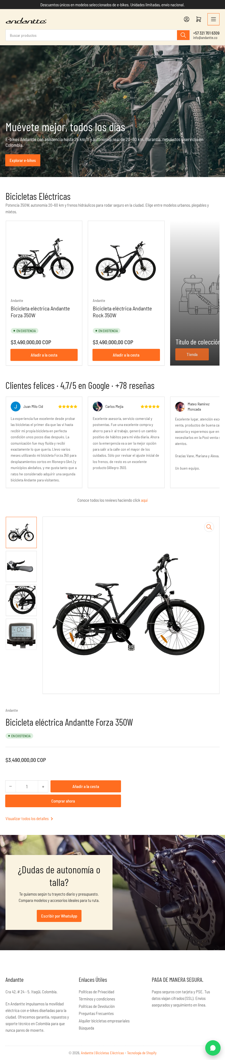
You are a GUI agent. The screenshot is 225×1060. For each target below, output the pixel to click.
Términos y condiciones (97, 998)
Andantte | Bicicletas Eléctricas (103, 1053)
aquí (144, 500)
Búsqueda (86, 1027)
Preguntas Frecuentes (96, 1013)
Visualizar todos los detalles (27, 818)
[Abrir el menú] (213, 19)
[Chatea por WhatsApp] (213, 1048)
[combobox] (97, 35)
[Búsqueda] (183, 35)
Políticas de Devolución (97, 1006)
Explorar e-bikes (23, 160)
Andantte (17, 300)
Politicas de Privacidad (96, 991)
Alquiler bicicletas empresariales (104, 1020)
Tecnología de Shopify (141, 1053)
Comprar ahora (63, 800)
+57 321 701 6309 (206, 32)
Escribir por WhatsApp (59, 915)
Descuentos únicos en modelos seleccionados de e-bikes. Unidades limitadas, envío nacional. (112, 4)
